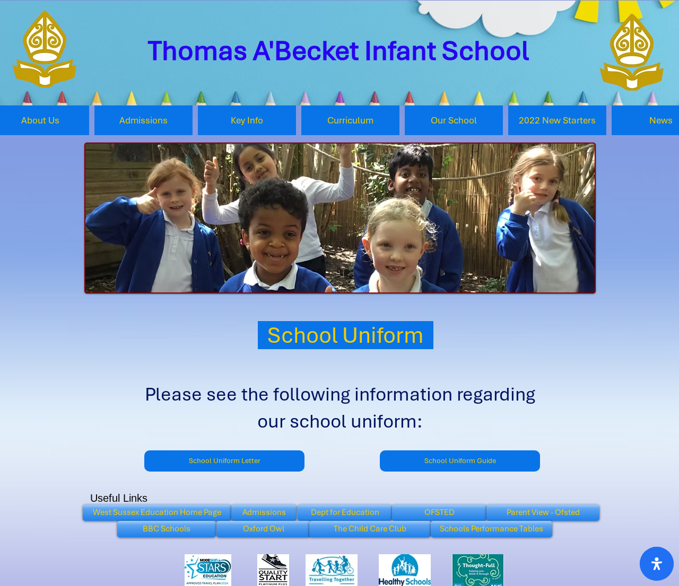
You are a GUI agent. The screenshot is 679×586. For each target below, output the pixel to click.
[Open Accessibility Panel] (657, 564)
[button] (247, 120)
